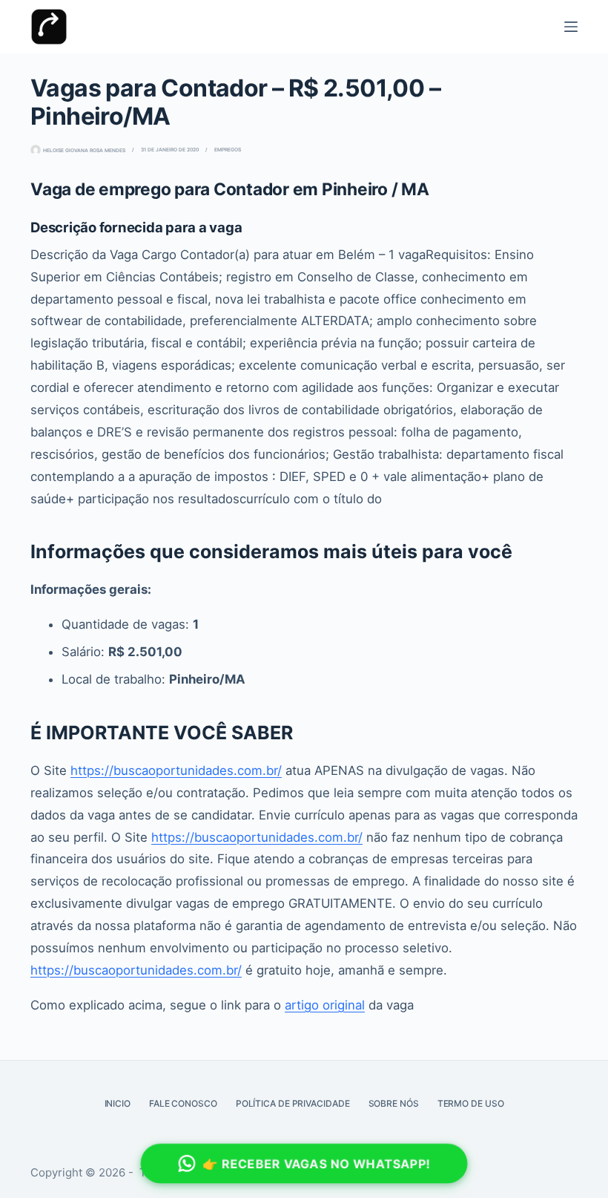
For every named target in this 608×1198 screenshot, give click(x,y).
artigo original (325, 1005)
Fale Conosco (183, 1103)
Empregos (227, 149)
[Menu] (571, 26)
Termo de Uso (470, 1103)
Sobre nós (394, 1103)
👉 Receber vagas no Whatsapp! (316, 1163)
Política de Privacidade (293, 1103)
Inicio (117, 1103)
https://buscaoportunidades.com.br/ (176, 770)
